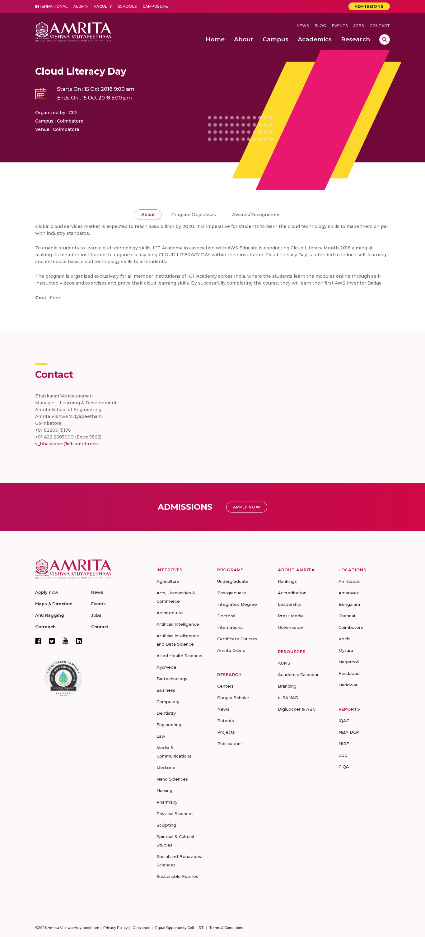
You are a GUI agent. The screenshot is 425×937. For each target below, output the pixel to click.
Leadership (289, 604)
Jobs (358, 25)
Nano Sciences (172, 779)
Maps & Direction (53, 603)
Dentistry (166, 713)
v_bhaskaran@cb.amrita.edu (66, 444)
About (148, 214)
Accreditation (292, 592)
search (384, 39)
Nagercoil (349, 661)
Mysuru (346, 650)
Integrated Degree (237, 604)
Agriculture (168, 581)
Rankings (287, 581)
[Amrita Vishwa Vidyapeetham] (73, 31)
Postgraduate (231, 592)
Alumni (80, 6)
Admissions (369, 6)
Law (160, 736)
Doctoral (226, 615)
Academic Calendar (298, 674)
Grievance (141, 927)
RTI (201, 927)
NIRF (344, 743)
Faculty (103, 6)
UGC (343, 755)
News (303, 25)
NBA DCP (349, 732)
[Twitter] (52, 641)
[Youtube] (65, 640)
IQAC (344, 720)
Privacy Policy (115, 927)
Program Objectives (193, 214)
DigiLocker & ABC (296, 709)
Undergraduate (233, 581)
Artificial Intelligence (177, 624)
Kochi (344, 638)
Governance (290, 627)
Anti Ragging (49, 615)
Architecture (169, 612)
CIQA (344, 766)
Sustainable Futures (177, 876)
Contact (380, 25)
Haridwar (348, 684)
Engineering (168, 724)
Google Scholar (233, 697)
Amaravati (349, 592)
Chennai (347, 615)
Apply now (46, 592)
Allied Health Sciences (179, 655)
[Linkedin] (79, 641)
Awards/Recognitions (256, 214)
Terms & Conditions (226, 927)
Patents (225, 720)
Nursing (164, 790)
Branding (287, 686)
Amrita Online (231, 650)
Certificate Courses (237, 638)
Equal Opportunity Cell (174, 927)
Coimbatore (351, 627)
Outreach (45, 626)
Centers (225, 686)
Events (340, 25)
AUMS (284, 663)
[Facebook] (38, 641)
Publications (230, 743)
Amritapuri (349, 581)
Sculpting (166, 825)
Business (165, 690)
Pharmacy (166, 802)
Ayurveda (166, 667)
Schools (127, 6)
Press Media (291, 615)
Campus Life (155, 6)
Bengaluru (349, 604)
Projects (226, 732)
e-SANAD (288, 697)
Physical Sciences (175, 813)
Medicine (165, 767)
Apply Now (246, 507)
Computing (168, 701)
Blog (320, 25)
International (51, 6)
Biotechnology (171, 678)
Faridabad (349, 673)
